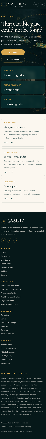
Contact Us (5, 363)
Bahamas (4, 330)
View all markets (7, 334)
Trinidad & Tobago (8, 323)
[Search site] (36, 4)
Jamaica (4, 319)
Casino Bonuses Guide (10, 286)
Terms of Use (6, 359)
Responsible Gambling (22, 427)
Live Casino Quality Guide (11, 289)
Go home (13, 52)
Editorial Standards (8, 348)
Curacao (4, 326)
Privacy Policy (6, 356)
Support (4, 275)
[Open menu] (42, 4)
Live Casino (5, 260)
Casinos (4, 252)
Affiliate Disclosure (8, 352)
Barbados (5, 315)
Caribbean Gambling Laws (11, 297)
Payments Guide (7, 301)
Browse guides (13, 60)
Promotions (5, 256)
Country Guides (7, 267)
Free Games (6, 264)
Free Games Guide (8, 293)
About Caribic (6, 345)
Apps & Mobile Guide (9, 304)
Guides (4, 271)
